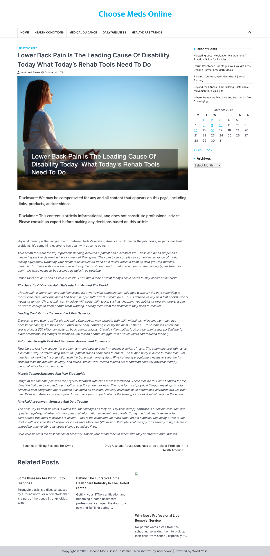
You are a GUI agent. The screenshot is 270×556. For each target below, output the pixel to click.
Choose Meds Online (135, 14)
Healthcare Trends (147, 32)
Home (24, 32)
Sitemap (126, 551)
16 (212, 130)
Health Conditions (49, 32)
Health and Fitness (30, 72)
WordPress (199, 551)
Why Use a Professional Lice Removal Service (157, 518)
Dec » (208, 150)
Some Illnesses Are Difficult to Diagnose (41, 480)
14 (195, 130)
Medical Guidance (83, 32)
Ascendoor (164, 551)
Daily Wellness (114, 32)
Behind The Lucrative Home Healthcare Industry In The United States (102, 483)
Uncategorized (27, 48)
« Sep (198, 150)
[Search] (250, 32)
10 (220, 125)
